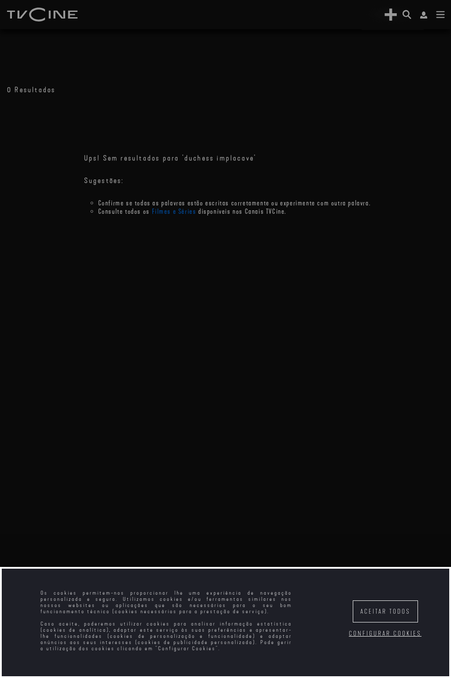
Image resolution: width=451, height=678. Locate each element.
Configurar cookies (385, 633)
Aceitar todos (385, 611)
